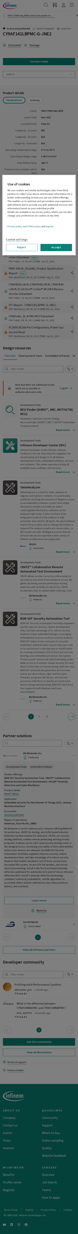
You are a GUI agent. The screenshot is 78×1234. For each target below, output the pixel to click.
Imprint (49, 226)
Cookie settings (17, 240)
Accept (56, 247)
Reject (21, 247)
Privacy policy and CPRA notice (24, 226)
